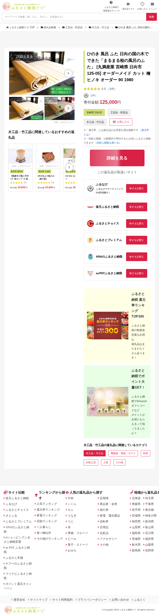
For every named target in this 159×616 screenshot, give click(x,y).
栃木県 (136, 544)
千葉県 (149, 503)
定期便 (104, 498)
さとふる (11, 515)
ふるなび (11, 503)
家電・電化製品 (110, 515)
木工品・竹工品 (100, 27)
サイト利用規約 (62, 599)
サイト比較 (16, 492)
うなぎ (72, 515)
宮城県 (136, 515)
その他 (119, 462)
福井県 (149, 538)
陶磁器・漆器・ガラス (123, 453)
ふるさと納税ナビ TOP (21, 27)
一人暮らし (44, 527)
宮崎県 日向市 (94, 112)
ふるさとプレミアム (19, 521)
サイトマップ (38, 599)
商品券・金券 (108, 503)
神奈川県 (151, 515)
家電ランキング (47, 515)
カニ (70, 509)
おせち (72, 550)
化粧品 (104, 533)
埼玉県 (149, 498)
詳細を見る (24, 56)
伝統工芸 (91, 462)
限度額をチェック (111, 9)
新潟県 (149, 521)
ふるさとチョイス (17, 509)
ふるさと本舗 (14, 557)
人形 (105, 462)
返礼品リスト (128, 9)
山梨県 (149, 544)
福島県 (136, 533)
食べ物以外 (44, 532)
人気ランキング (47, 503)
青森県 (136, 503)
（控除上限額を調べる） (108, 142)
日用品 (104, 527)
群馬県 (136, 550)
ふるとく (140, 599)
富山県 (149, 527)
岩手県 (136, 509)
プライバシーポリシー (92, 599)
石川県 (149, 533)
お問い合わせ (120, 599)
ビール (72, 538)
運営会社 (19, 599)
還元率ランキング (48, 509)
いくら (72, 503)
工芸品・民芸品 (74, 27)
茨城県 (136, 538)
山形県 (136, 527)
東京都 (149, 509)
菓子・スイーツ (78, 544)
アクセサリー (108, 538)
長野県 (149, 550)
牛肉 (70, 498)
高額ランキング (47, 521)
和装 (145, 453)
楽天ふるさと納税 (17, 498)
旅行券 (104, 509)
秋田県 (136, 521)
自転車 (104, 521)
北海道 (136, 498)
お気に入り (142, 9)
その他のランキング (50, 538)
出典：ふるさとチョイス (64, 122)
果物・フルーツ (78, 533)
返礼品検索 (50, 27)
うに (70, 521)
